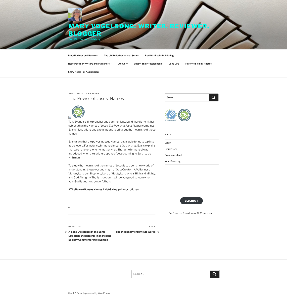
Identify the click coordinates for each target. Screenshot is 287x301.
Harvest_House (128, 189)
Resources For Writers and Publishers (89, 63)
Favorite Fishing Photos (198, 63)
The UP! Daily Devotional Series (121, 55)
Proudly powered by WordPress (93, 293)
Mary (95, 93)
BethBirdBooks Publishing (159, 55)
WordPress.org (173, 161)
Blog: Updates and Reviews (83, 55)
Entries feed (171, 149)
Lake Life (174, 63)
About (121, 63)
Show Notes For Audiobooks (83, 71)
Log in (168, 142)
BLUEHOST (191, 200)
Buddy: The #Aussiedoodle (148, 63)
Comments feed (173, 155)
